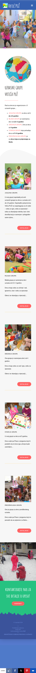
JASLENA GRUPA (15, 113)
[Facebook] (15, 670)
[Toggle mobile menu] (32, 5)
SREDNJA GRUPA (15, 124)
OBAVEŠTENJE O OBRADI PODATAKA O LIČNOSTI (18, 634)
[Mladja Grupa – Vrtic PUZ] (18, 247)
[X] (21, 670)
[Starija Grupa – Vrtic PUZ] (18, 403)
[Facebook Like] (9, 670)
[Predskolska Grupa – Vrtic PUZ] (18, 476)
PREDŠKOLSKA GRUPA (17, 136)
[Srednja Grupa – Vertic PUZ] (18, 325)
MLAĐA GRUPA (14, 119)
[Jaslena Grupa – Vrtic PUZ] (18, 164)
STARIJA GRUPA (15, 130)
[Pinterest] (27, 670)
